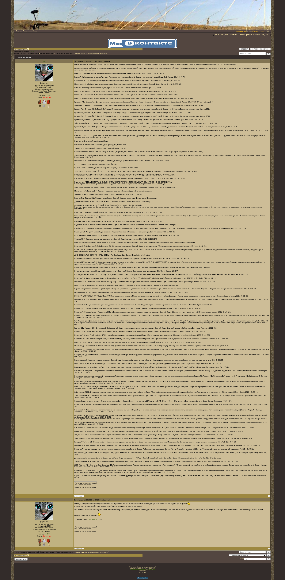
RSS (267, 31)
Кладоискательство (47, 53)
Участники (233, 35)
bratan (32, 51)
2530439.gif (92, 519)
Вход (35, 31)
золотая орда (79, 53)
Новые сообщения (221, 35)
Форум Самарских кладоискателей (26, 53)
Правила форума (245, 35)
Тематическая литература (64, 53)
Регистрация (27, 31)
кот (44, 61)
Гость (249, 31)
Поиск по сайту (259, 35)
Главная (19, 31)
